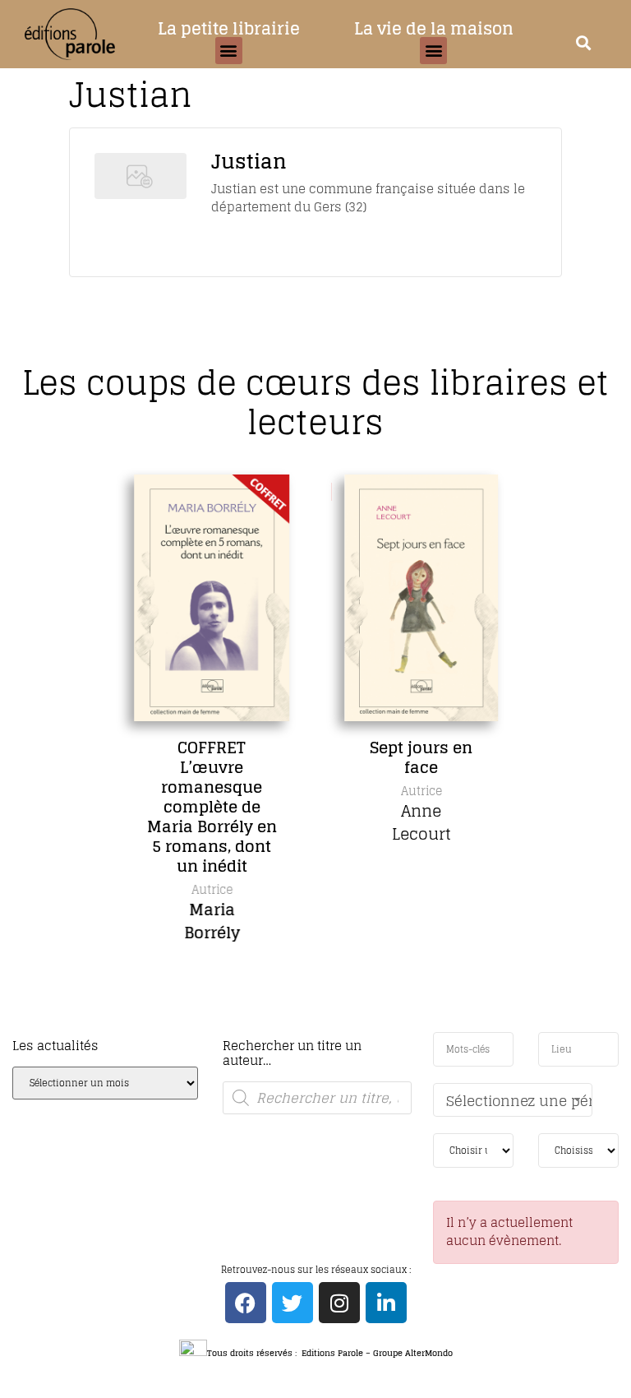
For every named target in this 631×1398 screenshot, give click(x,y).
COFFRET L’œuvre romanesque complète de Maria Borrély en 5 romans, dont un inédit (211, 807)
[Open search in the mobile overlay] (317, 1097)
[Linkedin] (386, 1302)
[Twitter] (292, 1302)
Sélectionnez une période (519, 1100)
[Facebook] (245, 1302)
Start (310, 1028)
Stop (322, 1028)
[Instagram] (339, 1302)
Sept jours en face (420, 757)
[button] (228, 50)
